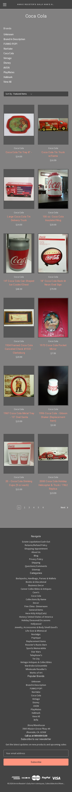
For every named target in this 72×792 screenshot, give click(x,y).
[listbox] (23, 93)
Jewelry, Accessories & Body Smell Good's (36, 627)
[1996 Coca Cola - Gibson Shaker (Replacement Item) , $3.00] (53, 385)
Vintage (8, 58)
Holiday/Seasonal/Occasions (36, 620)
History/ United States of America (36, 616)
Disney (7, 62)
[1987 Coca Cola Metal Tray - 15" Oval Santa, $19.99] (19, 385)
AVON (7, 67)
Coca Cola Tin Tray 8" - (19, 152)
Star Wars (36, 651)
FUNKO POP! (10, 43)
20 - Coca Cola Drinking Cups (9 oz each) (19, 483)
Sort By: (9, 93)
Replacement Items (36, 641)
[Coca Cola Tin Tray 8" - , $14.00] (19, 124)
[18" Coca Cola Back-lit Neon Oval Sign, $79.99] (53, 253)
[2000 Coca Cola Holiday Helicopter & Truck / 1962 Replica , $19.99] (53, 453)
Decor (36, 602)
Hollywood (36, 623)
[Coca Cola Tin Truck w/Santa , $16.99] (53, 124)
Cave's (36, 592)
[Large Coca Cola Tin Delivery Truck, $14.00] (19, 189)
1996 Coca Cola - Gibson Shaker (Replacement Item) (53, 417)
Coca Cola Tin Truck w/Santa (53, 154)
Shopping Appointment (36, 548)
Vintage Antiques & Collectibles (36, 662)
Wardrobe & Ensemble (36, 665)
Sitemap (36, 569)
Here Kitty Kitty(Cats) (36, 613)
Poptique (36, 637)
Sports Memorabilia (36, 648)
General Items (36, 609)
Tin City (36, 658)
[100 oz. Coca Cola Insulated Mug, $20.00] (53, 189)
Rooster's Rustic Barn (36, 644)
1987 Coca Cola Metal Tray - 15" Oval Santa (19, 415)
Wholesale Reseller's (36, 669)
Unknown (9, 34)
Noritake (8, 48)
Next (63, 507)
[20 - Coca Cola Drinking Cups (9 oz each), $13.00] (19, 453)
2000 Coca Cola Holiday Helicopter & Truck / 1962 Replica (53, 485)
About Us (36, 552)
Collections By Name (36, 599)
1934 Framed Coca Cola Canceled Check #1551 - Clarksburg (19, 349)
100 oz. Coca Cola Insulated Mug (53, 218)
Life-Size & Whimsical (36, 630)
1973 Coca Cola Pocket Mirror (53, 347)
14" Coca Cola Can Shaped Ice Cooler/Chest (19, 282)
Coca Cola (9, 53)
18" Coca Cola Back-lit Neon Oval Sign (53, 282)
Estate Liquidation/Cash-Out (36, 541)
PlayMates (9, 72)
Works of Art (36, 672)
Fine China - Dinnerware (36, 606)
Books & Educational (36, 581)
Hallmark (8, 77)
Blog (36, 555)
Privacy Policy (36, 559)
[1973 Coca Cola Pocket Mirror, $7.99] (53, 317)
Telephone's (36, 655)
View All (7, 81)
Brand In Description (14, 39)
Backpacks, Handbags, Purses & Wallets (36, 578)
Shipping (36, 562)
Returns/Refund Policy (36, 545)
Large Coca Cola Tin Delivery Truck (18, 218)
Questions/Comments (36, 566)
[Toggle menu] (4, 4)
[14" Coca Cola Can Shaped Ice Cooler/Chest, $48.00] (19, 253)
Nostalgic (36, 634)
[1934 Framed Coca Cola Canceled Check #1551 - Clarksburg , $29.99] (19, 317)
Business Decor (36, 585)
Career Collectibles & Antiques (36, 588)
